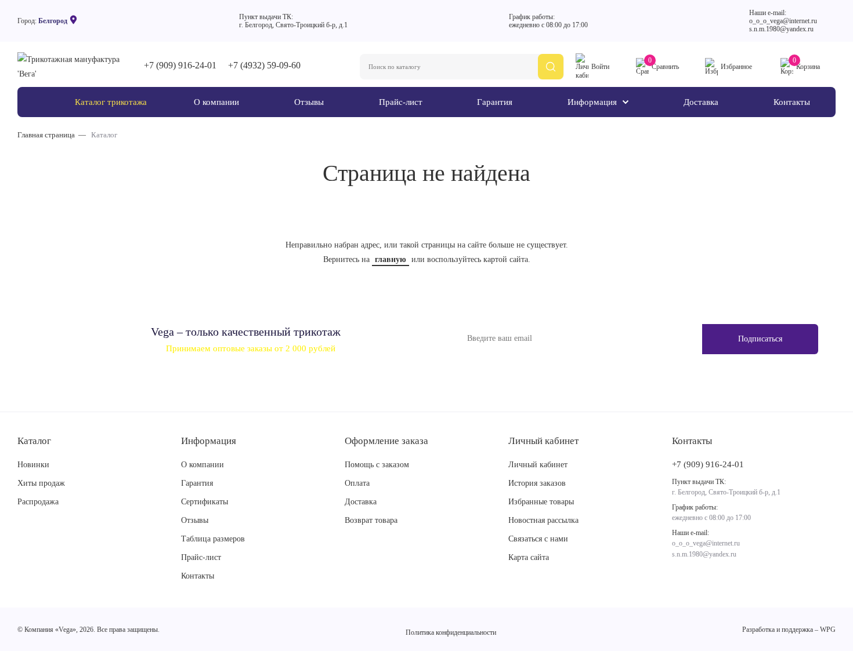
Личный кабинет (538, 464)
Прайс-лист (201, 557)
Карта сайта (528, 557)
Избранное (736, 67)
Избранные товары (541, 501)
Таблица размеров (213, 538)
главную (390, 259)
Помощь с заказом (377, 464)
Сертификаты (204, 501)
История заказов (537, 483)
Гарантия (197, 483)
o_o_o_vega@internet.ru (783, 21)
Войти (600, 67)
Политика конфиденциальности (451, 632)
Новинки (33, 464)
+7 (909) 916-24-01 (180, 65)
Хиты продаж (41, 483)
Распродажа (38, 501)
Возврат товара (371, 520)
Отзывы (194, 520)
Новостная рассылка (543, 520)
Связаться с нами (538, 538)
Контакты (197, 576)
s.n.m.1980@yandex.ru (781, 29)
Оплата (357, 483)
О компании (202, 464)
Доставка (361, 501)
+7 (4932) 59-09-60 (264, 65)
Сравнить (663, 64)
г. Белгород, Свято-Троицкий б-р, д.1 (293, 25)
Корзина (806, 64)
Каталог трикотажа (111, 102)
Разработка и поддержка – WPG (789, 629)
